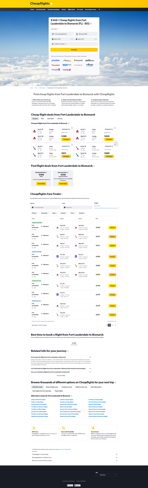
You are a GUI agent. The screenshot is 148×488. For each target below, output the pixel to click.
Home (32, 9)
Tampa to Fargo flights (37, 402)
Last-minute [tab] (50, 118)
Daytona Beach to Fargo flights (97, 409)
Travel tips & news (90, 9)
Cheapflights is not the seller (40, 454)
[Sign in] (99, 9)
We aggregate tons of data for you (41, 457)
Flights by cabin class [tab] (81, 387)
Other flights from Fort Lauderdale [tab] (41, 391)
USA (36, 88)
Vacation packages (54, 9)
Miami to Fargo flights (66, 406)
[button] (91, 24)
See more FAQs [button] (61, 375)
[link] (41, 183)
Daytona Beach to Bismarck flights (98, 416)
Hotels (64, 9)
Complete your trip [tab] (67, 387)
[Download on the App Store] (77, 485)
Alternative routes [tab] (37, 387)
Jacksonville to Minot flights (39, 411)
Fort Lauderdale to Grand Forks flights (70, 411)
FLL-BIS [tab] (74, 343)
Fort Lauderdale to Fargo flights (97, 402)
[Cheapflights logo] (40, 4)
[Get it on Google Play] (70, 485)
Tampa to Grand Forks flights (68, 416)
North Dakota (42, 88)
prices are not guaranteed (65, 449)
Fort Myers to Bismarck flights (39, 406)
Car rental (80, 9)
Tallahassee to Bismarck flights (39, 416)
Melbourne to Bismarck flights (97, 411)
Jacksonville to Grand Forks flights (69, 414)
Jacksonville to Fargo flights (39, 404)
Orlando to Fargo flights (66, 399)
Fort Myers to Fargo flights (96, 399)
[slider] (118, 208)
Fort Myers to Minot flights (38, 409)
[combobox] (54, 29)
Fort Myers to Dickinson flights (39, 414)
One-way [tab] (60, 118)
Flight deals (71, 9)
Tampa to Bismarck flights (38, 399)
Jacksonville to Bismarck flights (68, 404)
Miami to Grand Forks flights (96, 414)
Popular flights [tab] (59, 391)
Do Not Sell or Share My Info (69, 481)
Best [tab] (42, 118)
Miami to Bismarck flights (96, 406)
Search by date (41, 9)
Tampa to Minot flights (95, 404)
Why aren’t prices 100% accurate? (42, 460)
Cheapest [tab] (35, 118)
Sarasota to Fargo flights (66, 402)
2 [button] (112, 325)
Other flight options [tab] (96, 387)
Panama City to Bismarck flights (68, 409)
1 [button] (109, 325)
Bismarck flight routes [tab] (52, 387)
